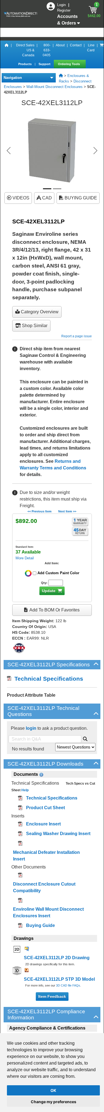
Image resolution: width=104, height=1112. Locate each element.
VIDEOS (20, 198)
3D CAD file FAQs (68, 985)
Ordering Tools (69, 64)
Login (62, 5)
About (60, 45)
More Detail (25, 558)
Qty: (44, 582)
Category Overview (39, 311)
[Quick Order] (102, 50)
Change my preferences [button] (53, 1101)
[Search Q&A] (85, 738)
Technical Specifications (47, 678)
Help (25, 790)
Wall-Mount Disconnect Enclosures (54, 87)
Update (48, 591)
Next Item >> (67, 511)
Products (25, 64)
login (31, 728)
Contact (76, 45)
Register (63, 10)
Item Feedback (52, 996)
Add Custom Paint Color (58, 573)
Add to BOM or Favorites (54, 610)
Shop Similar (34, 325)
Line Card (91, 47)
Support (45, 64)
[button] (8, 150)
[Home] (7, 50)
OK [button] (53, 1090)
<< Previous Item (39, 511)
